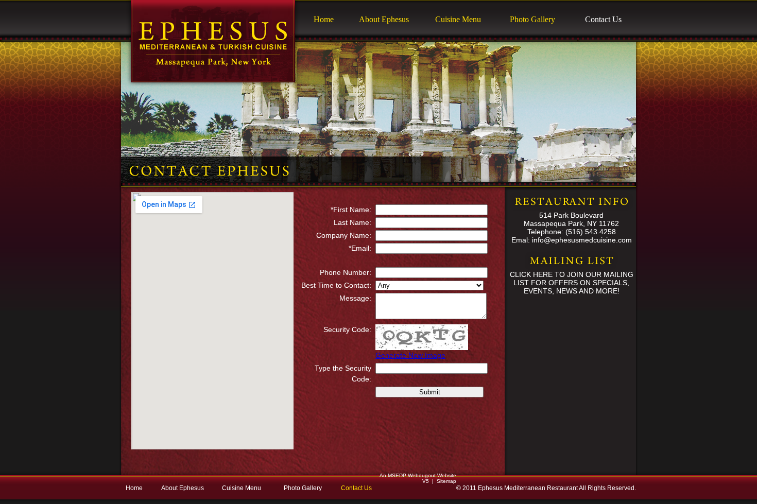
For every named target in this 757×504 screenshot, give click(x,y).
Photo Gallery (532, 19)
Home (324, 19)
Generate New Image (410, 355)
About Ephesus (384, 19)
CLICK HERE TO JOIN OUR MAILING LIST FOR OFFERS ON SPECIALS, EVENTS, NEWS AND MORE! (571, 282)
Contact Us (603, 19)
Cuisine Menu (458, 19)
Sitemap (446, 481)
